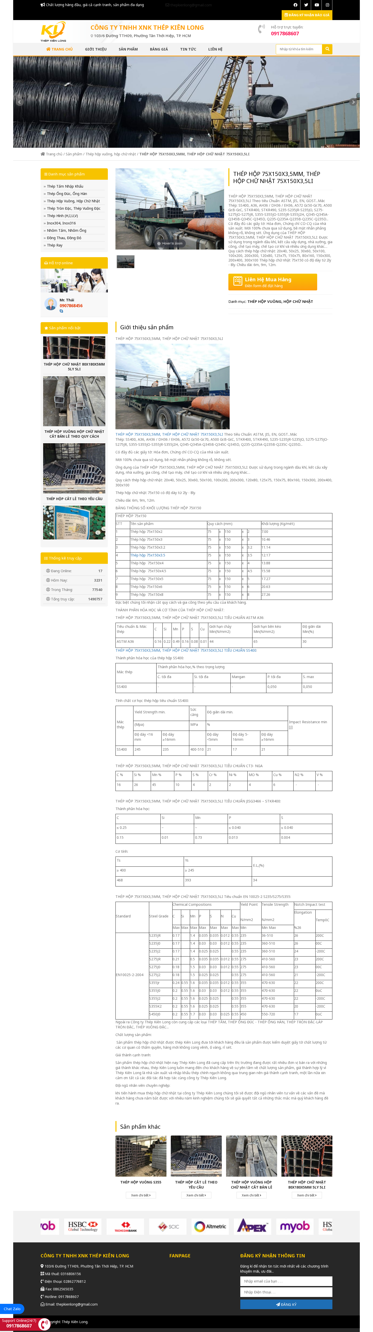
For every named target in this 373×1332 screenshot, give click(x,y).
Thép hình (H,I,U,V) (62, 215)
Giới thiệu (96, 49)
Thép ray (54, 245)
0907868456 (71, 305)
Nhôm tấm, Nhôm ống (66, 230)
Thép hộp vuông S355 (140, 1182)
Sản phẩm (128, 49)
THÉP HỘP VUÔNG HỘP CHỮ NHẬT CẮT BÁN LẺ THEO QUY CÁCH (74, 396)
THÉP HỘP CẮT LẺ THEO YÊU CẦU (74, 460)
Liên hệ (215, 49)
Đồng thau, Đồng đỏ (63, 237)
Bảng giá (159, 49)
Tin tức (188, 49)
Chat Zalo (12, 1308)
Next (353, 102)
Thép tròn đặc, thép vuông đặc (73, 208)
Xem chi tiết (140, 1195)
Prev (20, 102)
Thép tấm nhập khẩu (64, 186)
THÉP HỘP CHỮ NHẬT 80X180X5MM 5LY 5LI (307, 1185)
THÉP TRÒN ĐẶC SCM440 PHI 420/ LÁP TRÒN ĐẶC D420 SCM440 (74, 525)
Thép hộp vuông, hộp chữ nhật (111, 154)
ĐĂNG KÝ (288, 1304)
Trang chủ (61, 49)
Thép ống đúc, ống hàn (66, 193)
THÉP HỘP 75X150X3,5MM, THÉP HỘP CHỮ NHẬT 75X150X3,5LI (169, 434)
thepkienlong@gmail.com (190, 5)
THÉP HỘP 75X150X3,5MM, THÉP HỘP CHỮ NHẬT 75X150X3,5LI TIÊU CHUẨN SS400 (185, 650)
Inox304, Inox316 (61, 223)
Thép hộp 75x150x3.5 (147, 555)
